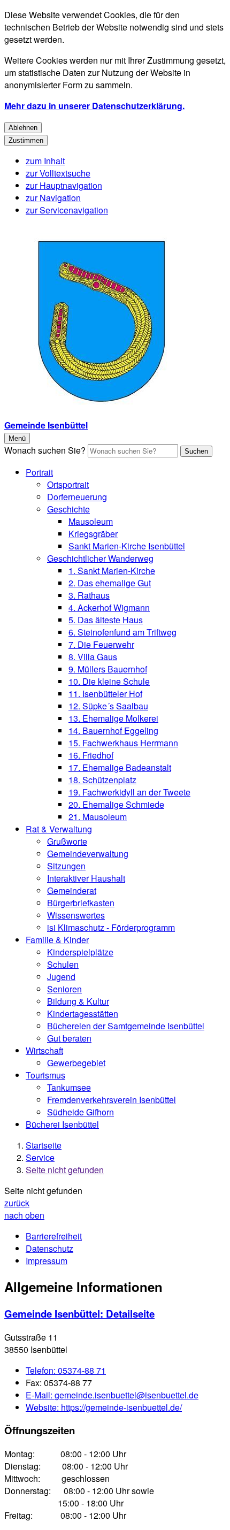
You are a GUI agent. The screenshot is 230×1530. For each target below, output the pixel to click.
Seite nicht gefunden (65, 1170)
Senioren (64, 989)
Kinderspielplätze (80, 952)
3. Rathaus (89, 595)
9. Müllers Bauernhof (107, 669)
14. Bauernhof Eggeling (113, 730)
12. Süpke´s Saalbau (108, 706)
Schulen (63, 964)
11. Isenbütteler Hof (105, 693)
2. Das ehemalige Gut (109, 583)
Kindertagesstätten (82, 1013)
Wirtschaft (44, 1050)
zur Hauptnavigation (64, 185)
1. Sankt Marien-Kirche (111, 570)
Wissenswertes (76, 915)
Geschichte (68, 509)
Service (40, 1157)
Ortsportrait (68, 484)
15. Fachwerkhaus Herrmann (123, 743)
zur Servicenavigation (67, 210)
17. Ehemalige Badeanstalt (119, 767)
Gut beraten (69, 1038)
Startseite (44, 1145)
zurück (16, 1203)
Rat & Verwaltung (59, 829)
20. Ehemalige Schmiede (116, 804)
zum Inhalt (45, 161)
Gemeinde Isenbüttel (79, 1313)
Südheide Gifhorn (80, 1112)
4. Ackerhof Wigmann (109, 607)
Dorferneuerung (77, 497)
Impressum (46, 1260)
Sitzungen (66, 866)
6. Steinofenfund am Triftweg (122, 632)
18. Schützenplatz (102, 780)
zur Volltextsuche (58, 173)
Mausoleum (90, 521)
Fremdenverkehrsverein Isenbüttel (111, 1099)
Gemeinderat (71, 890)
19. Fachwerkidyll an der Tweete (129, 792)
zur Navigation (53, 198)
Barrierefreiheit (54, 1236)
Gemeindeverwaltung (87, 853)
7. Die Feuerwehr (101, 644)
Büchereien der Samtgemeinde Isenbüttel (125, 1026)
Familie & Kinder (57, 940)
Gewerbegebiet (76, 1063)
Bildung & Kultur (78, 1001)
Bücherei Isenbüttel (62, 1124)
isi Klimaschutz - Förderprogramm (111, 927)
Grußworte (67, 841)
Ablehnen (23, 128)
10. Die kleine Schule (109, 681)
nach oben (24, 1215)
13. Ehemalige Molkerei (113, 718)
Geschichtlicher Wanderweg (100, 558)
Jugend (61, 976)
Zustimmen (26, 140)
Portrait (39, 472)
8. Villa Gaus (92, 657)
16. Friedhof (90, 755)
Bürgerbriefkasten (80, 903)
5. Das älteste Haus (105, 620)
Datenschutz (49, 1248)
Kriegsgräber (93, 533)
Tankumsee (69, 1087)
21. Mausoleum (97, 816)
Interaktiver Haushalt (86, 878)
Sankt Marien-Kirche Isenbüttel (126, 546)
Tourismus (45, 1075)
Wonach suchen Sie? (45, 450)
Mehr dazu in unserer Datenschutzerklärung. (94, 106)
